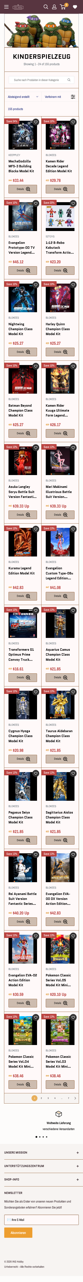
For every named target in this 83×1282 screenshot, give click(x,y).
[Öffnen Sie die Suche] (46, 6)
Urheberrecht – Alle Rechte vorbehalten (24, 1267)
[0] (63, 6)
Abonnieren (18, 1232)
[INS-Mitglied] (54, 6)
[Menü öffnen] (6, 7)
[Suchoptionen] (70, 80)
